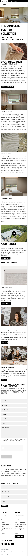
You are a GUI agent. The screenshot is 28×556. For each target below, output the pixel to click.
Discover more (6, 303)
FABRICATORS (5, 1)
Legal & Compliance (6, 529)
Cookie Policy (4, 551)
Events (3, 522)
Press (2, 531)
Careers (3, 526)
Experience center (6, 524)
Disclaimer (11, 551)
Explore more (6, 258)
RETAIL (10, 1)
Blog (2, 520)
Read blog (5, 342)
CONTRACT (16, 1)
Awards (3, 533)
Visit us (4, 380)
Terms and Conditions (19, 551)
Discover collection (7, 86)
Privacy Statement (5, 554)
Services (3, 518)
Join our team (19, 536)
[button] (25, 5)
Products (3, 515)
